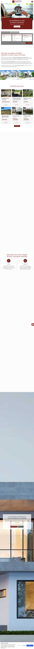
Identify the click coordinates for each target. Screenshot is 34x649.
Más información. (3, 647)
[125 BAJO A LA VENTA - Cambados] (17, 109)
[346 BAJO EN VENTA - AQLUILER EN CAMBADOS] (6, 91)
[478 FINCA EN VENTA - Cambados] (28, 109)
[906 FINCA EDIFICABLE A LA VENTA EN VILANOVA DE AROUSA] (17, 91)
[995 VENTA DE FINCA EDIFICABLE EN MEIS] (6, 109)
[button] (1, 15)
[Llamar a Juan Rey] (32, 1)
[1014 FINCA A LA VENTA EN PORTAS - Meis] (28, 91)
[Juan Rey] (17, 2)
